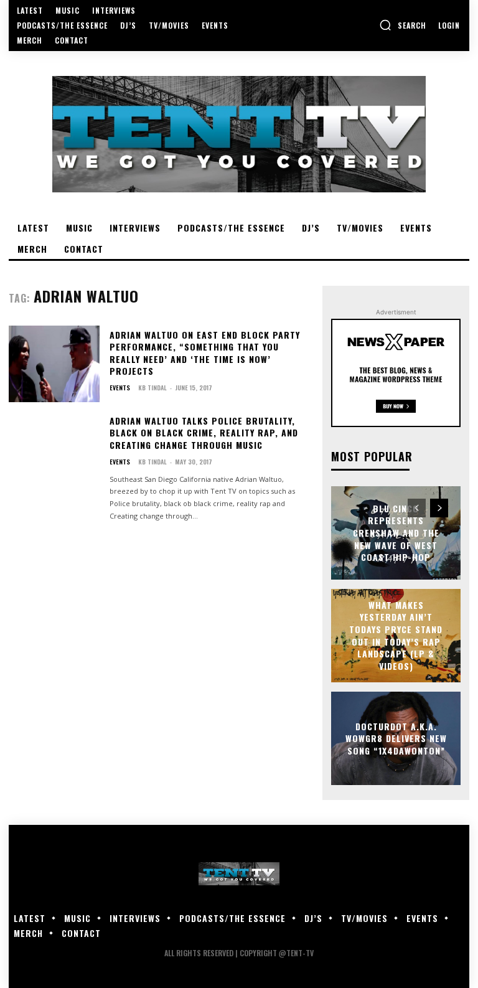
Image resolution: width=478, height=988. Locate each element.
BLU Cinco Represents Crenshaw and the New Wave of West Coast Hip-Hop (396, 532)
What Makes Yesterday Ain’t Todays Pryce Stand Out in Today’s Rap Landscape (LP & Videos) (396, 635)
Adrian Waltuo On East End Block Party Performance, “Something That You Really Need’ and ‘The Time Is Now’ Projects (205, 353)
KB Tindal (152, 387)
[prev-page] (417, 508)
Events (120, 388)
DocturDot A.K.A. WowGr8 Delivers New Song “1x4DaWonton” (396, 737)
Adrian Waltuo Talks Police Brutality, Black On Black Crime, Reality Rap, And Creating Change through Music (204, 432)
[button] (402, 25)
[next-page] (439, 508)
